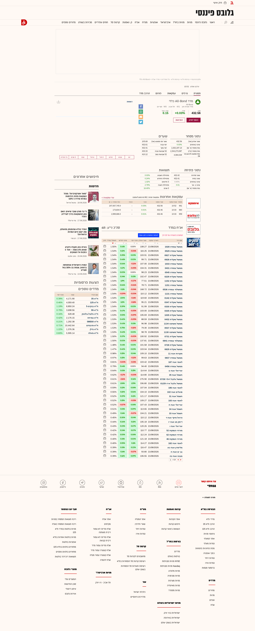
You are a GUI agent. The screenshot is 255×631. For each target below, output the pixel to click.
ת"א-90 (94, 310)
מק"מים (107, 524)
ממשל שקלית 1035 (173, 315)
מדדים (177, 551)
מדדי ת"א (210, 519)
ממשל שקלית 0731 (173, 336)
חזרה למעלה (209, 497)
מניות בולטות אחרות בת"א (64, 537)
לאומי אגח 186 (175, 388)
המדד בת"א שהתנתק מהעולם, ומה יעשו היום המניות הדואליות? (73, 232)
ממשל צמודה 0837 (173, 358)
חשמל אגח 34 (175, 409)
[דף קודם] (181, 459)
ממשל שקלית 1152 (173, 281)
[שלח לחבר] (141, 117)
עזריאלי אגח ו (176, 426)
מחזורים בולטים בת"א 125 (65, 547)
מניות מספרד (174, 590)
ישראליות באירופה (172, 617)
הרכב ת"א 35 (209, 524)
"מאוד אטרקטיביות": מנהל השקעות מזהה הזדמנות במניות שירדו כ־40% (75, 196)
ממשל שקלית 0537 (173, 328)
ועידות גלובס (70, 593)
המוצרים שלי (70, 579)
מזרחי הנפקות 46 (174, 439)
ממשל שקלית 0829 (173, 349)
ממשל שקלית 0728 (173, 345)
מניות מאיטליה (173, 585)
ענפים (212, 600)
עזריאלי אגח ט (175, 370)
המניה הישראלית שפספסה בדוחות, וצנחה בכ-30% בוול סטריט (74, 268)
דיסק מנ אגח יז (175, 422)
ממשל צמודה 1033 (173, 264)
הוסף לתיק (193, 120)
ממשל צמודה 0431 (173, 268)
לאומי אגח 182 (175, 443)
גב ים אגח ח (176, 452)
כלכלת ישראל (139, 592)
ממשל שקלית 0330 (173, 306)
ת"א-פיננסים (92, 325)
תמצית (197, 93)
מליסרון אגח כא (174, 447)
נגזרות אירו (210, 563)
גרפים (185, 93)
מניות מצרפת (174, 580)
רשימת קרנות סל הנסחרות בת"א (131, 561)
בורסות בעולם (174, 556)
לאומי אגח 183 (175, 400)
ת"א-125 (94, 302)
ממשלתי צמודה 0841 (172, 341)
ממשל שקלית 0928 (173, 259)
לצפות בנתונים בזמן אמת (148, 235)
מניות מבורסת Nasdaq (170, 566)
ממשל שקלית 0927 (173, 255)
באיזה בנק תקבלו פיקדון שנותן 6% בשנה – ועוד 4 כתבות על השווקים (76, 250)
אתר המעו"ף (209, 538)
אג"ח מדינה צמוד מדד (101, 545)
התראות (179, 120)
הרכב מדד (144, 93)
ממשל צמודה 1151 (173, 285)
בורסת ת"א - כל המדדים (170, 79)
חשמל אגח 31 (175, 396)
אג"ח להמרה (105, 560)
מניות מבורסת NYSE (171, 561)
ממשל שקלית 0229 (173, 277)
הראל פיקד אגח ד (174, 417)
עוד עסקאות (108, 197)
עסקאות (171, 93)
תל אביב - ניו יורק (103, 582)
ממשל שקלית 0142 (173, 298)
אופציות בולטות (69, 542)
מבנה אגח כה (176, 456)
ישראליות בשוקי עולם (170, 622)
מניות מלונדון (174, 571)
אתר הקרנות (174, 519)
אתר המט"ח (140, 519)
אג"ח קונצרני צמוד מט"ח (100, 555)
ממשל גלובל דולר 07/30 (171, 379)
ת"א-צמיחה (92, 318)
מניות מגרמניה (173, 575)
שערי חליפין (140, 524)
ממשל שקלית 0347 (173, 302)
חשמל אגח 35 (175, 375)
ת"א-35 (94, 298)
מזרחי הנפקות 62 (174, 435)
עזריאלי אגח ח (175, 405)
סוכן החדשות (70, 584)
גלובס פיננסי (215, 12)
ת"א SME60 (92, 321)
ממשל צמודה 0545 (173, 272)
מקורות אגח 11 (175, 353)
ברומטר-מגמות (208, 567)
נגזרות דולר (210, 558)
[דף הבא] (177, 459)
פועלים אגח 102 (174, 392)
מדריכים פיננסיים (137, 596)
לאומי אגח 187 (175, 362)
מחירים (211, 590)
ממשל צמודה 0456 (173, 366)
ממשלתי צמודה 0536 (172, 289)
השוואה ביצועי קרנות (170, 529)
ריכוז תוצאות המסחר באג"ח (64, 524)
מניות (212, 595)
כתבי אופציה (209, 553)
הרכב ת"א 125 (208, 529)
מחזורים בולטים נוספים (66, 551)
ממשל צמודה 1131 (173, 294)
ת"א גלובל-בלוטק (90, 314)
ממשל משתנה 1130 (173, 332)
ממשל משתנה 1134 (173, 323)
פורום (158, 93)
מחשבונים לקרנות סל (136, 556)
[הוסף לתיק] (104, 246)
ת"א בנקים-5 (92, 306)
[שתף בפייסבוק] (141, 106)
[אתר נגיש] (24, 22)
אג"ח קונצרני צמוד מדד (101, 550)
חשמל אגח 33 (175, 413)
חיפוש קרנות (174, 524)
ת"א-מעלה (93, 333)
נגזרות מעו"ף (209, 543)
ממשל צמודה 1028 (173, 247)
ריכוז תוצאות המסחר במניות (63, 519)
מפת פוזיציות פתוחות (205, 548)
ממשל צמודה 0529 (173, 251)
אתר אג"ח (106, 519)
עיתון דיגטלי (71, 589)
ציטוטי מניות (209, 533)
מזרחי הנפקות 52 (174, 430)
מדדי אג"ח (156, 79)
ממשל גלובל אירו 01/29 (171, 383)
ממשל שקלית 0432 (173, 319)
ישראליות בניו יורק (172, 613)
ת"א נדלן (94, 329)
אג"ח (213, 605)
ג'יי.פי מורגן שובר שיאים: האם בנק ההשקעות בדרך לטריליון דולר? (74, 214)
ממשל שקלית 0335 (173, 311)
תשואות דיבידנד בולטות (65, 556)
